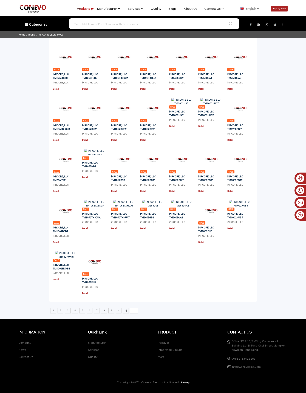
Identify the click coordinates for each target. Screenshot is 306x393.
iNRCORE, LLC (46, 34)
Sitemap (184, 382)
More (161, 357)
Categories (37, 24)
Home (21, 34)
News (22, 349)
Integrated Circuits (170, 349)
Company (24, 342)
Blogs (172, 9)
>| (126, 310)
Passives (163, 342)
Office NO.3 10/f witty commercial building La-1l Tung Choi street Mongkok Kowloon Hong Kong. (258, 345)
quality (93, 357)
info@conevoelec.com (246, 366)
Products (83, 9)
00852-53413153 (243, 358)
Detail (56, 89)
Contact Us (212, 9)
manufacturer (107, 9)
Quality (156, 9)
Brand (31, 34)
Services (134, 9)
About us (190, 9)
